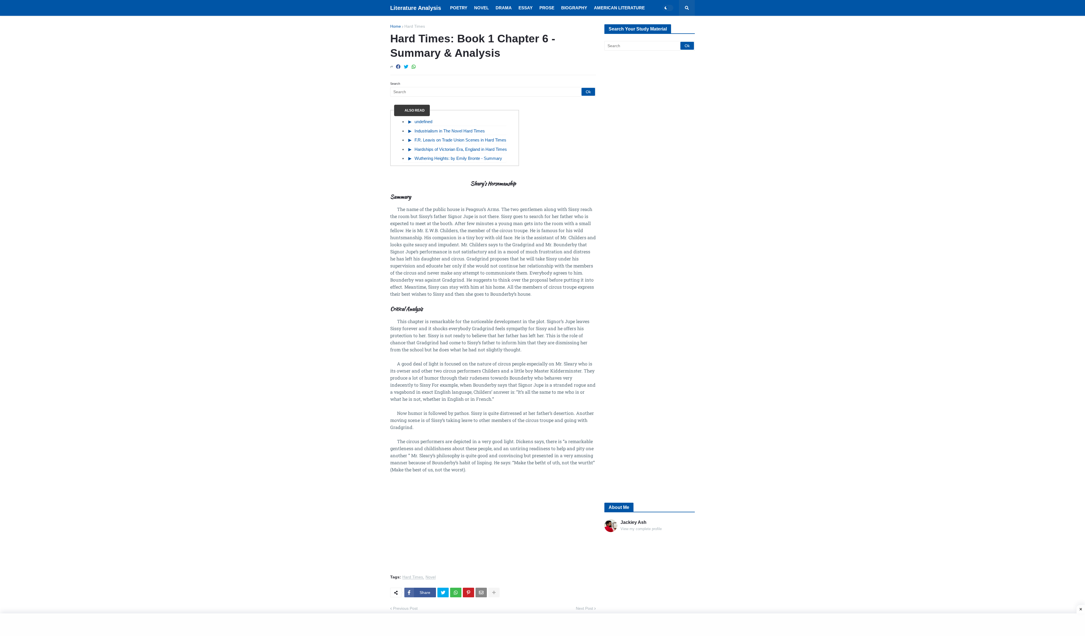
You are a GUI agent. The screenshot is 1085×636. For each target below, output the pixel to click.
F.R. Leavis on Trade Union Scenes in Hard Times (460, 140)
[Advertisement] (493, 527)
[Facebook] (398, 66)
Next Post (584, 608)
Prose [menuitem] (546, 7)
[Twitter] (406, 66)
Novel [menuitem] (481, 7)
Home (395, 26)
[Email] (481, 592)
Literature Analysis (415, 8)
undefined (423, 121)
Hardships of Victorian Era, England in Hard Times (461, 149)
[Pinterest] (468, 592)
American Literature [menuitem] (619, 7)
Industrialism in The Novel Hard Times (450, 130)
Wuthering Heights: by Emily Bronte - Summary (458, 158)
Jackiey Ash (633, 522)
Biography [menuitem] (574, 7)
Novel (431, 577)
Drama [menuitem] (504, 7)
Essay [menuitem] (525, 7)
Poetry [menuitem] (458, 7)
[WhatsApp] (414, 66)
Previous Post (405, 608)
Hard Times (414, 26)
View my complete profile (641, 529)
